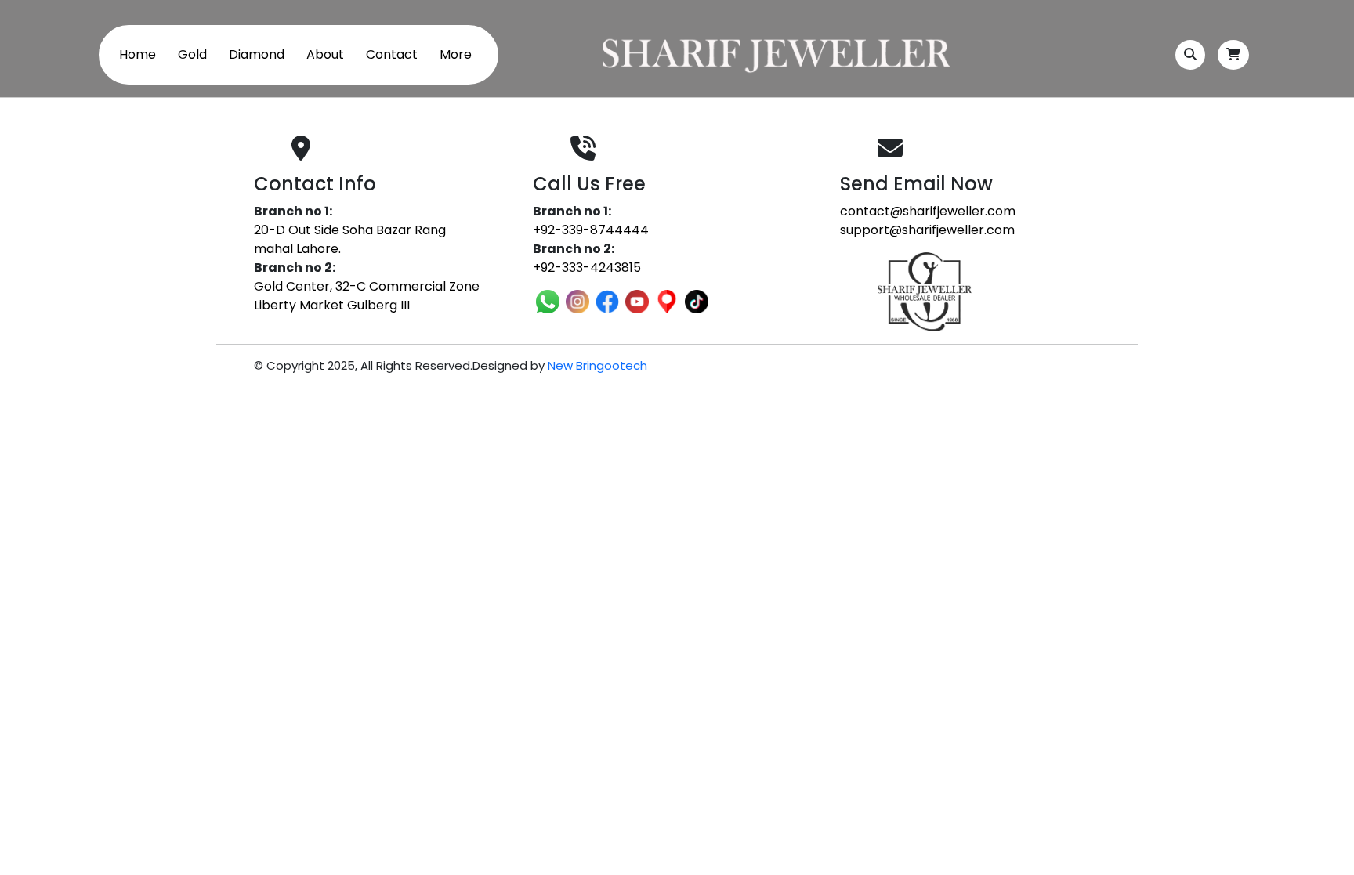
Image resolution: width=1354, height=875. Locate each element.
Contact (392, 54)
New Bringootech (597, 365)
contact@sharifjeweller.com (927, 211)
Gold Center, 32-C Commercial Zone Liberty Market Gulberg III (367, 295)
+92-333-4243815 (587, 268)
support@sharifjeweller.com (927, 230)
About (325, 54)
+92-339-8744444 (591, 230)
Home (137, 54)
